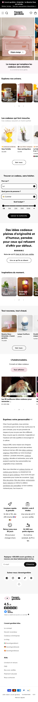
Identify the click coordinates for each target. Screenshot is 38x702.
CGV (34, 694)
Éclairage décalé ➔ (23, 293)
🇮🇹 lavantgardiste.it (11, 643)
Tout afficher (19, 370)
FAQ (5, 666)
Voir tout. (19, 162)
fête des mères (19, 480)
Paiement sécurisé (10, 674)
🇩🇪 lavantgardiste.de (11, 647)
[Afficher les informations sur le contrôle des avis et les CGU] (28, 614)
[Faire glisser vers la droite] (23, 106)
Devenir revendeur (10, 632)
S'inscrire (30, 564)
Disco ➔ (6, 294)
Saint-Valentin (8, 483)
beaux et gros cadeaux (11, 475)
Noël (31, 477)
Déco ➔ (22, 100)
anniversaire (30, 480)
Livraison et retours (10, 663)
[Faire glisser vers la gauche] (14, 106)
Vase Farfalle (6, 149)
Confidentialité (26, 694)
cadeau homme (24, 469)
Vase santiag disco (24, 149)
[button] (3, 13)
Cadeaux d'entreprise (12, 636)
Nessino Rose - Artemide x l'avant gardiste (8, 336)
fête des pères (8, 480)
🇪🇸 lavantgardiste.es (11, 651)
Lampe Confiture (24, 334)
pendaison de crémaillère (12, 486)
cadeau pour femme (10, 472)
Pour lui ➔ (7, 100)
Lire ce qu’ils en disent (19, 260)
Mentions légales (20, 697)
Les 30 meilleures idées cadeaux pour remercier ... (17, 400)
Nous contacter (9, 677)
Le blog (6, 639)
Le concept (8, 628)
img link (17, 19)
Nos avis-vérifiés (10, 670)
